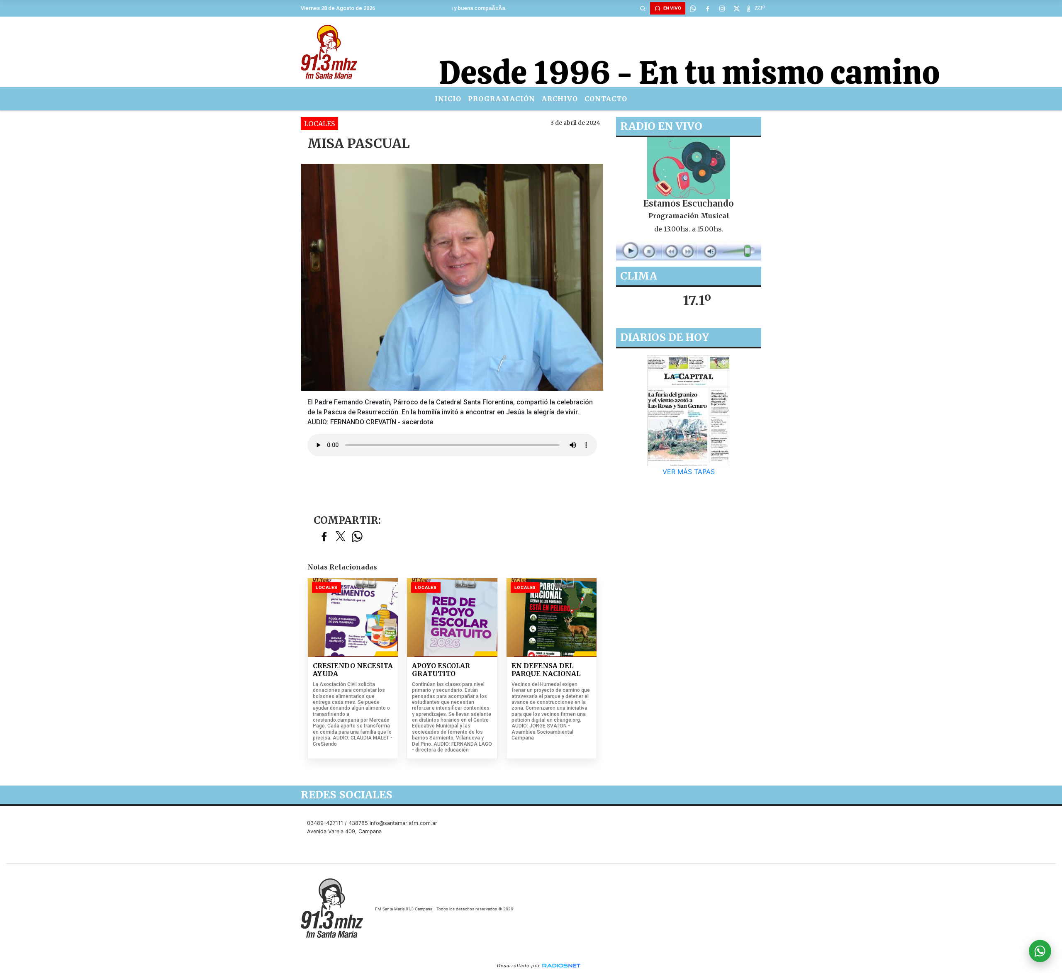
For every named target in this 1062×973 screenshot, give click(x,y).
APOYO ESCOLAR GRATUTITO (441, 670)
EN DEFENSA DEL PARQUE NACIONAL (546, 670)
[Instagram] (722, 8)
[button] (643, 8)
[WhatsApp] (693, 8)
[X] (736, 8)
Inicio (448, 99)
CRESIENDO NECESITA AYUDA (353, 670)
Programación (501, 99)
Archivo (560, 99)
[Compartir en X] (340, 537)
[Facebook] (707, 8)
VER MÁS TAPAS (689, 471)
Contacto (606, 99)
